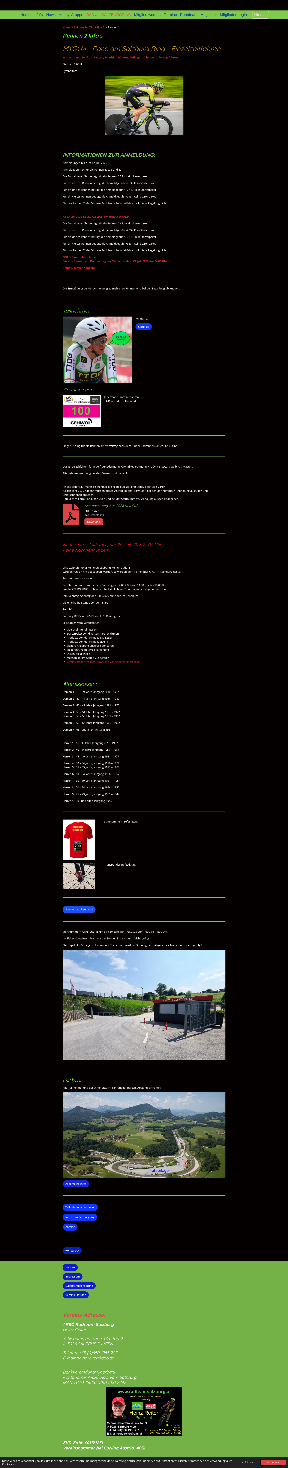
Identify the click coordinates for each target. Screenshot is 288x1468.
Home (66, 27)
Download (93, 522)
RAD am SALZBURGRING (89, 27)
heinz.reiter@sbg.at (94, 1357)
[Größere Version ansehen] (144, 105)
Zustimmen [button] (273, 1462)
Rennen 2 (114, 27)
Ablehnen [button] (247, 1462)
